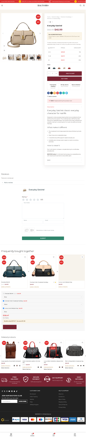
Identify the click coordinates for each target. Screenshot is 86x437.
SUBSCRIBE (22, 401)
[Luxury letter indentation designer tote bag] (53, 350)
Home (48, 17)
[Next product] (52, 22)
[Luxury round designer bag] (72, 268)
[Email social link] (54, 93)
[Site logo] (43, 5)
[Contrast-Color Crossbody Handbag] (43, 268)
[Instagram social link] (7, 391)
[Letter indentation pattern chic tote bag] (32, 350)
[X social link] (51, 93)
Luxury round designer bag (65, 282)
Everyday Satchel (5, 282)
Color (48, 64)
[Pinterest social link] (57, 93)
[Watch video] (4, 46)
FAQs (31, 402)
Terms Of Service (63, 404)
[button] (3, 33)
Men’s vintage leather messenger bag (74, 361)
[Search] (80, 5)
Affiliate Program (34, 404)
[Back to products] (50, 22)
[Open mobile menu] (2, 5)
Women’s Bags (55, 17)
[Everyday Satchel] (14, 268)
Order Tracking (34, 396)
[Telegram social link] (66, 93)
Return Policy (62, 399)
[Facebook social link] (48, 93)
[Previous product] (48, 22)
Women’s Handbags (66, 17)
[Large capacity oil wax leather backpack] (11, 350)
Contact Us (61, 396)
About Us (61, 394)
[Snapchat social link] (14, 391)
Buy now (64, 78)
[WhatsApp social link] (63, 93)
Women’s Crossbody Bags (53, 18)
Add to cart (70, 73)
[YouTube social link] (9, 391)
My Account (33, 394)
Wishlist (32, 399)
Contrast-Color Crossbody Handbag (39, 282)
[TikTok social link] (17, 391)
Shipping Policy (63, 402)
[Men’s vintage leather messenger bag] (75, 350)
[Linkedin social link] (60, 93)
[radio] (49, 68)
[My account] (84, 5)
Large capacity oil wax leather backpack (11, 361)
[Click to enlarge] (4, 50)
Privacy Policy (62, 407)
